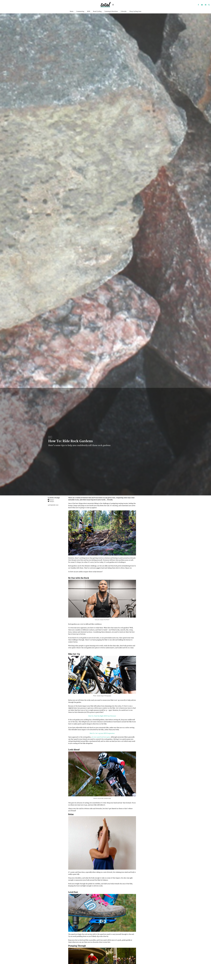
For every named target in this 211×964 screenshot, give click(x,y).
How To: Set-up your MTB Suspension (102, 733)
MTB (88, 11)
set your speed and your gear (100, 737)
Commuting (80, 11)
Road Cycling (97, 11)
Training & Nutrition (111, 11)
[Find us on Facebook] (198, 5)
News (71, 11)
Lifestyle (123, 11)
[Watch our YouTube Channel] (202, 5)
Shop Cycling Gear (135, 11)
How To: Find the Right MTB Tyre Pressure (102, 716)
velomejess (51, 499)
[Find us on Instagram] (205, 5)
